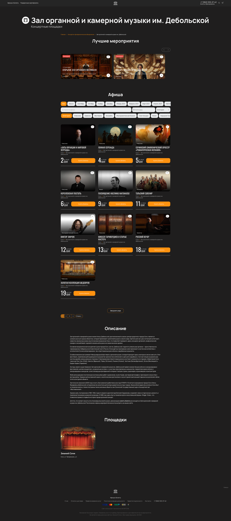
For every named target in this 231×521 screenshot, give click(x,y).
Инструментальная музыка (126, 116)
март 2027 (146, 104)
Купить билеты (83, 161)
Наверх (226, 487)
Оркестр (88, 116)
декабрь (110, 104)
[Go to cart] (222, 3)
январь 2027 (121, 104)
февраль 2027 (134, 104)
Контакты (148, 501)
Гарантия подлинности (134, 501)
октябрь (91, 104)
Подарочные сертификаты (29, 3)
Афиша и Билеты (13, 3)
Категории (66, 116)
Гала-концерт (143, 116)
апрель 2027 (157, 104)
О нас (66, 501)
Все (63, 104)
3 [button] (69, 316)
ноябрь (100, 104)
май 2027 (169, 104)
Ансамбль (109, 116)
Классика (77, 116)
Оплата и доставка (77, 501)
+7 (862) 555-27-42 (208, 2)
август (71, 104)
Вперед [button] (78, 316)
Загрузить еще (115, 311)
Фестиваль (98, 116)
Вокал (154, 116)
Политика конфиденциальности (114, 501)
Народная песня (166, 116)
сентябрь (81, 104)
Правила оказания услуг (93, 501)
